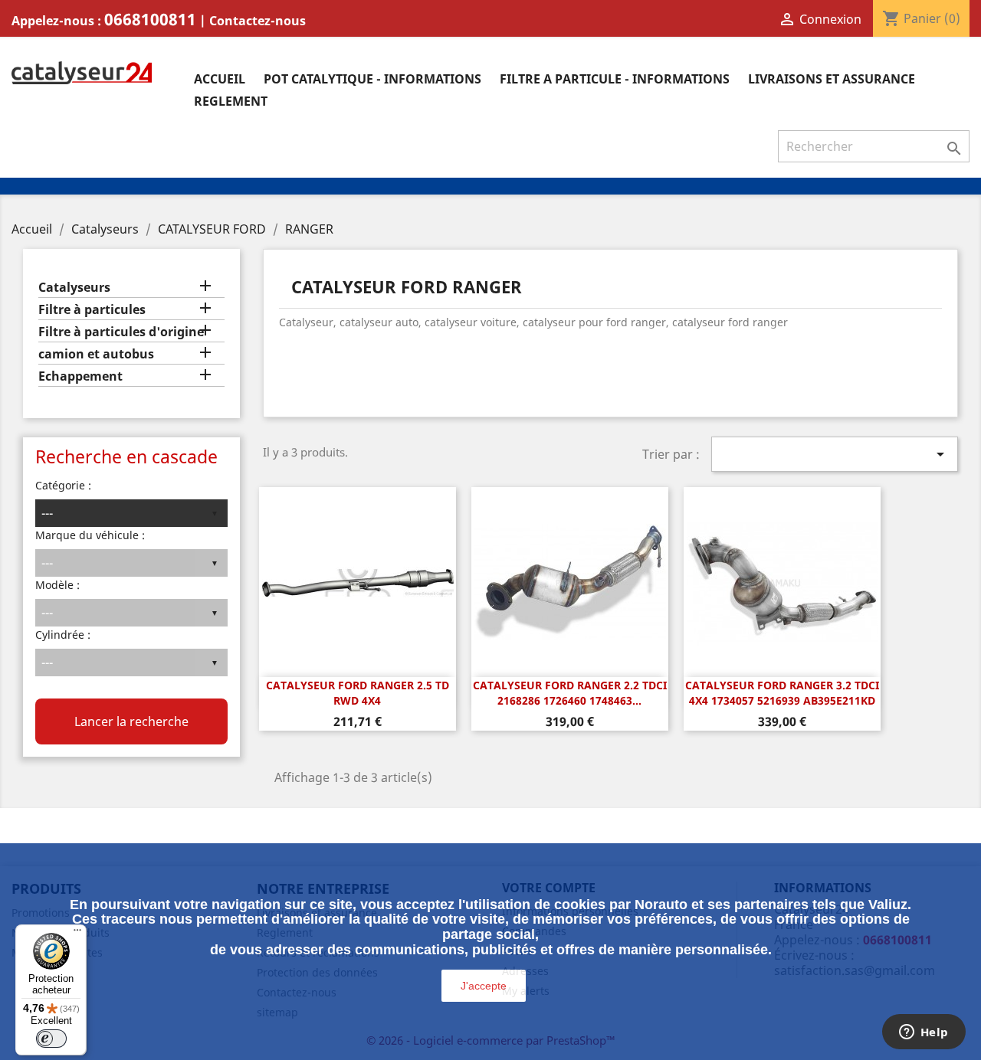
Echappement (80, 376)
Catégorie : (63, 485)
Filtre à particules (92, 310)
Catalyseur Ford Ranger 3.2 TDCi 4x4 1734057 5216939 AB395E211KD (782, 693)
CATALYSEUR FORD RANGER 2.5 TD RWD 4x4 (357, 693)
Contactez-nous (257, 20)
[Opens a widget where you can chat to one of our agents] (923, 1033)
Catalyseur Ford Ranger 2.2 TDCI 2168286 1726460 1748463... (570, 693)
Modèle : (57, 584)
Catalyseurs (74, 288)
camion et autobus (96, 354)
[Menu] (77, 933)
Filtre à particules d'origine (121, 332)
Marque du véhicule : (90, 535)
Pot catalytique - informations (372, 78)
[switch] (51, 1038)
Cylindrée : (62, 634)
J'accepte (484, 986)
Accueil (219, 78)
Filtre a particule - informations (615, 78)
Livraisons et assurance (831, 78)
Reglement (230, 101)
